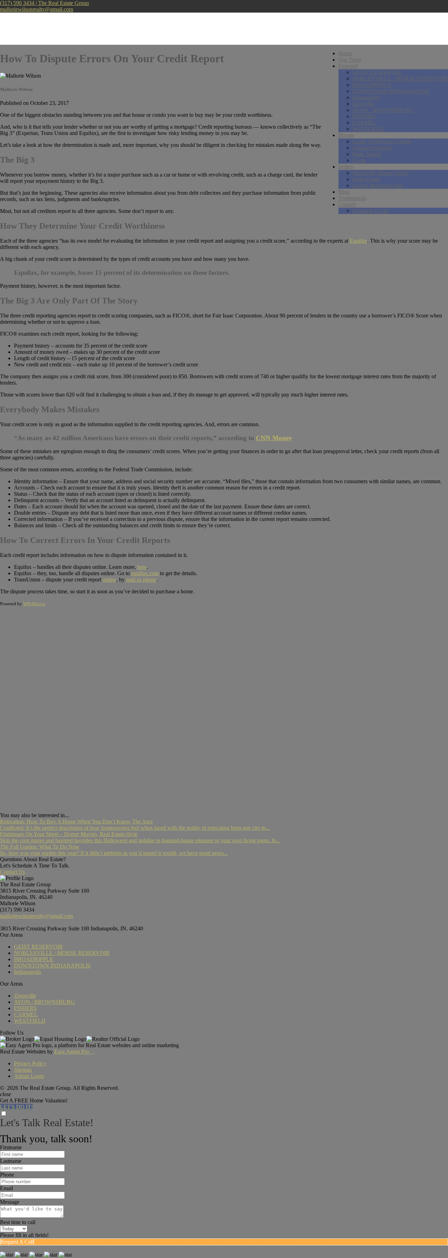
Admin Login (29, 1076)
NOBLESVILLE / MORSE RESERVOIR (400, 78)
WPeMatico (34, 603)
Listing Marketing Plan (377, 185)
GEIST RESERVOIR (376, 72)
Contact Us (12, 872)
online (109, 579)
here (142, 567)
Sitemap (23, 1070)
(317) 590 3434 (17, 910)
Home (345, 53)
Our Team (349, 60)
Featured (348, 66)
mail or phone (141, 579)
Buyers (346, 135)
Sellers (345, 167)
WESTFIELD (368, 129)
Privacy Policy (30, 1063)
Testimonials (352, 198)
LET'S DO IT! (16, 1107)
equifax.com (145, 573)
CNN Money (274, 438)
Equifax (358, 241)
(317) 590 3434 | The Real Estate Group (44, 3)
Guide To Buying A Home (381, 141)
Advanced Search (372, 148)
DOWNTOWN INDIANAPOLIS (390, 91)
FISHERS (363, 116)
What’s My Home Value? (380, 173)
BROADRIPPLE (372, 85)
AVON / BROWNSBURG (382, 110)
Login (359, 160)
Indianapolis (365, 97)
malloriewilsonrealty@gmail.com (36, 9)
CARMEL (364, 123)
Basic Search (366, 154)
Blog (343, 192)
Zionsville (363, 104)
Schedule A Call (370, 211)
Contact (347, 204)
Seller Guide (366, 179)
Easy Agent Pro (74, 1052)
